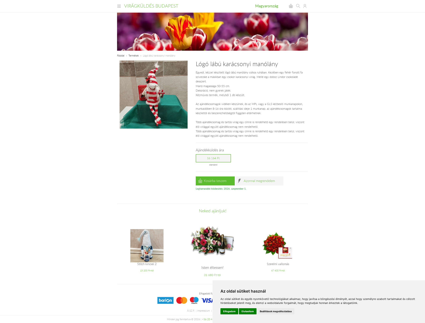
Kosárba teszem (215, 180)
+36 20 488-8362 (212, 319)
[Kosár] (291, 6)
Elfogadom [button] (229, 311)
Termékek (133, 55)
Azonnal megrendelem (259, 180)
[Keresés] (298, 6)
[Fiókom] (304, 6)
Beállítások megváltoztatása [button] (276, 311)
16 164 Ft (213, 158)
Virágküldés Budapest (151, 6)
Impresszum (203, 310)
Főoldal (120, 55)
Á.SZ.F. (191, 310)
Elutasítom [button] (248, 311)
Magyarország (266, 5)
